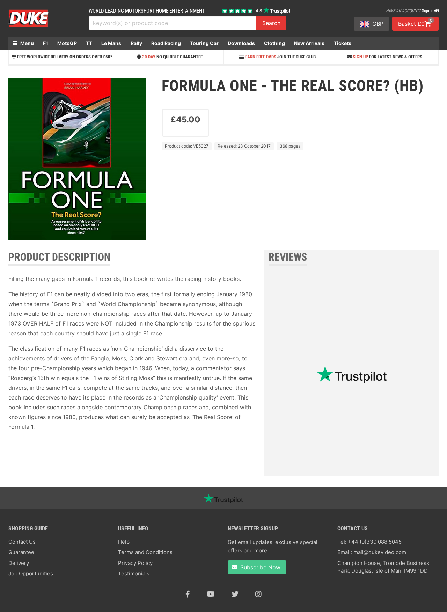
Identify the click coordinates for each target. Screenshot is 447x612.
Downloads (241, 43)
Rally (136, 43)
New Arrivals (309, 43)
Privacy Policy (135, 563)
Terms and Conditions (145, 552)
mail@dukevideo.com (379, 552)
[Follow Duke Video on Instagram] (258, 594)
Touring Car (204, 43)
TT (89, 43)
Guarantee (21, 552)
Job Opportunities (30, 573)
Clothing (274, 43)
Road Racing (166, 43)
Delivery (18, 563)
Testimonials (133, 573)
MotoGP (67, 43)
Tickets (342, 43)
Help (124, 541)
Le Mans (111, 43)
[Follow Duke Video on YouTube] (211, 594)
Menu (26, 43)
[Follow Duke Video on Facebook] (187, 594)
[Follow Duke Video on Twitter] (235, 594)
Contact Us (22, 541)
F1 (45, 43)
